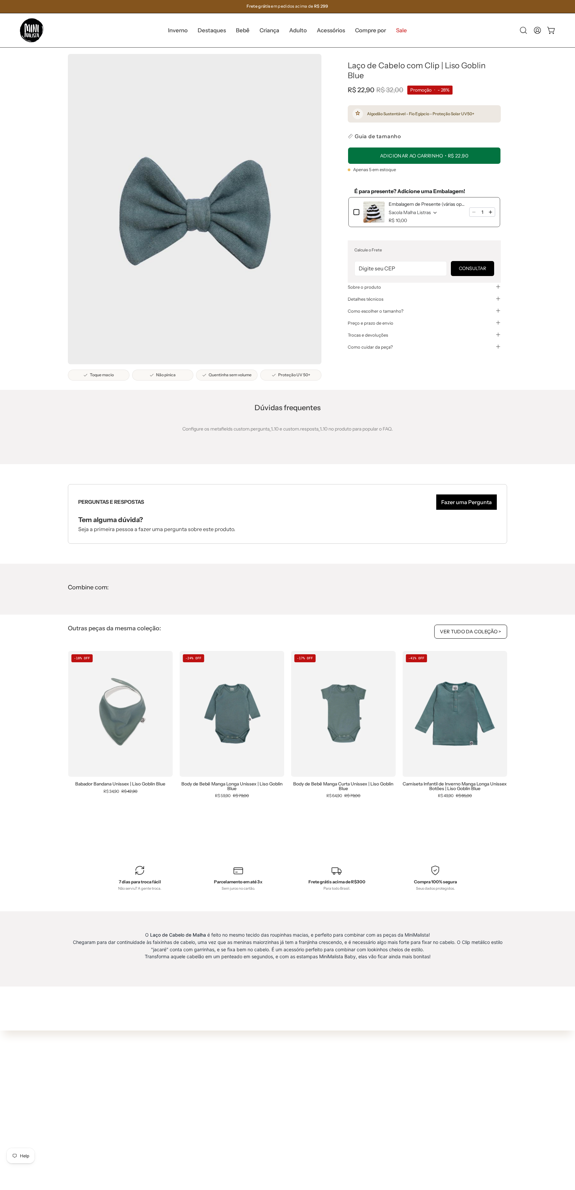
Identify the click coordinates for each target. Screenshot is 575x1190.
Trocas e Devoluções (294, 1092)
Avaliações (283, 1121)
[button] (212, 30)
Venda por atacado (292, 1131)
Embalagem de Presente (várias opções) (427, 204)
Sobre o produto (364, 286)
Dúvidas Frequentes (294, 1052)
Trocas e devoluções (368, 334)
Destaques (193, 1074)
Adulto (188, 1104)
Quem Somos (286, 1062)
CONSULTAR (472, 268)
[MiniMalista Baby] (31, 30)
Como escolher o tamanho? (375, 310)
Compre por (194, 1124)
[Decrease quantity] (474, 212)
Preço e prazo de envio (370, 322)
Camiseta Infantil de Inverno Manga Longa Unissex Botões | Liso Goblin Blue (455, 786)
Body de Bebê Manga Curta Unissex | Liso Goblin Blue (343, 786)
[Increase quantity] (490, 212)
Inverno (189, 1064)
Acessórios (193, 1114)
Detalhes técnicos (365, 298)
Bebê (186, 1084)
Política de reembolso (295, 1111)
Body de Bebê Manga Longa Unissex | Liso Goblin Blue (232, 786)
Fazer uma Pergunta (466, 502)
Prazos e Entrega (290, 1082)
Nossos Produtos (290, 1072)
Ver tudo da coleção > (470, 632)
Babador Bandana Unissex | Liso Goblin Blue (120, 784)
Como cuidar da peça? (370, 346)
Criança (189, 1094)
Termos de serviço (291, 1101)
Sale (185, 1133)
